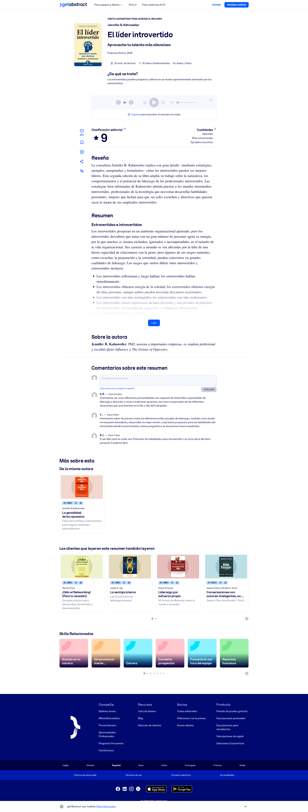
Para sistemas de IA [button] (153, 4)
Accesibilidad (227, 775)
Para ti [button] (133, 4)
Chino (164, 765)
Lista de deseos (147, 711)
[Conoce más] (124, 129)
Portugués (190, 765)
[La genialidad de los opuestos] (82, 487)
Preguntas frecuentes (111, 743)
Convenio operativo (181, 775)
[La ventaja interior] (130, 566)
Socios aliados (185, 725)
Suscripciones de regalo (230, 736)
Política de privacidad (85, 775)
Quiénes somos (107, 711)
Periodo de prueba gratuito (232, 711)
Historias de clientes (149, 725)
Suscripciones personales (230, 718)
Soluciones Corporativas (230, 743)
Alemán (90, 765)
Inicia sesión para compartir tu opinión (117, 388)
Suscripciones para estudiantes (227, 727)
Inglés (66, 765)
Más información (106, 806)
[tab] (152, 619)
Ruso (140, 765)
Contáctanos (106, 750)
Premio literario (107, 725)
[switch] (154, 102)
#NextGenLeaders (109, 718)
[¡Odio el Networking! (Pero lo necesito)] (82, 566)
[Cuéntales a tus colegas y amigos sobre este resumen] (82, 161)
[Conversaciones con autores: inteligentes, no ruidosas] (226, 566)
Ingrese (135, 114)
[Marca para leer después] (82, 142)
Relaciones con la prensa (191, 718)
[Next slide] (247, 619)
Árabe (242, 765)
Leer (153, 322)
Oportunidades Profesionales (107, 734)
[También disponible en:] (82, 171)
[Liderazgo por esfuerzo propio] (178, 566)
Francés (217, 765)
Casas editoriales (187, 711)
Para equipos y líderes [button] (106, 4)
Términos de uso (133, 775)
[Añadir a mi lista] (82, 151)
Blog (140, 718)
